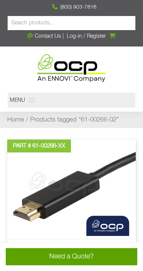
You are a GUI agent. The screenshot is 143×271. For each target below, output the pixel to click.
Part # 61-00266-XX (39, 146)
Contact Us (47, 36)
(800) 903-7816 (77, 7)
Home (15, 120)
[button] (17, 100)
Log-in (74, 36)
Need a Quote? (71, 256)
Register (96, 36)
